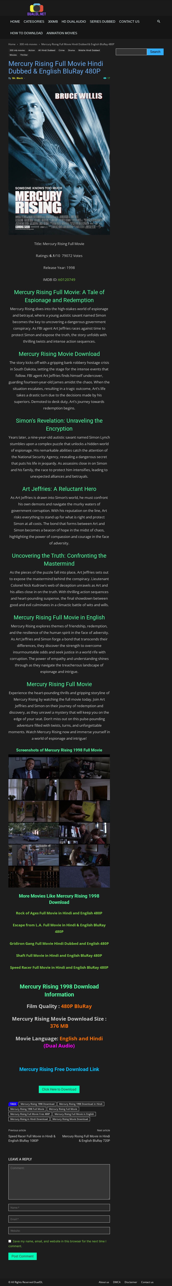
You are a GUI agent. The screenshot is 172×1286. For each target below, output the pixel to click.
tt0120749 (66, 279)
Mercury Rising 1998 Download (38, 1103)
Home (15, 21)
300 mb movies (28, 44)
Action (32, 50)
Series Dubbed (102, 21)
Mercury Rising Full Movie (63, 1108)
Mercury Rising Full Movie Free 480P (30, 1114)
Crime (62, 50)
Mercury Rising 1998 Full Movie (27, 1108)
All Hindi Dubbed (46, 50)
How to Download (26, 33)
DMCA (117, 1282)
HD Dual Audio (74, 21)
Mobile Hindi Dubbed (89, 50)
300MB (53, 21)
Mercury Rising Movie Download (70, 1119)
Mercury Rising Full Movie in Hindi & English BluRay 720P (86, 1138)
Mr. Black (17, 78)
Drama (71, 50)
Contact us (129, 21)
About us (104, 1282)
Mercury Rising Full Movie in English (74, 1114)
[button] (159, 22)
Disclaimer (131, 1282)
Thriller (24, 54)
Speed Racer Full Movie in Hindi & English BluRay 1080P (31, 1138)
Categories (34, 21)
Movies (13, 54)
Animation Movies (62, 33)
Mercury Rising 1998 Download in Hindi (80, 1103)
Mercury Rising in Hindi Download (29, 1119)
